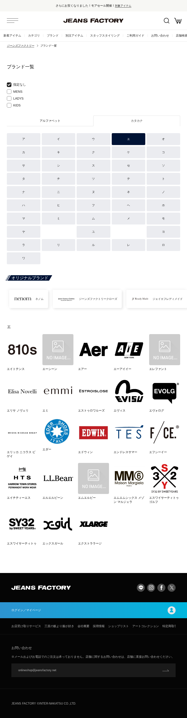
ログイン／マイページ (26, 610)
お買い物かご (178, 20)
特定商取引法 (171, 626)
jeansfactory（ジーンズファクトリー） (93, 20)
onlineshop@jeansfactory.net (37, 670)
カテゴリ (34, 35)
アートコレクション (145, 626)
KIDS (17, 105)
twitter (172, 588)
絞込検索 (166, 20)
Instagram (151, 588)
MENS (17, 91)
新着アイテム (12, 35)
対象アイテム (123, 5)
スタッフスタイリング (105, 35)
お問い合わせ (160, 35)
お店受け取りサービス (26, 626)
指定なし (19, 84)
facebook (161, 588)
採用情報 (99, 626)
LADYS (18, 98)
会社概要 (83, 626)
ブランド (53, 35)
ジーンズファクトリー (20, 45)
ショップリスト (118, 626)
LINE (141, 588)
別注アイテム (74, 35)
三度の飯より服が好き (59, 626)
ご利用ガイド (135, 35)
